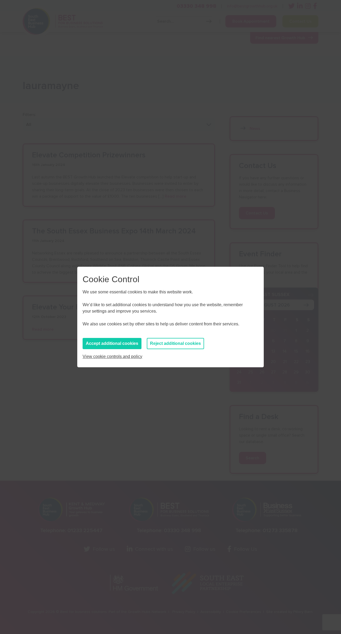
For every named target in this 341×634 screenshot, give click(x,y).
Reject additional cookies (175, 343)
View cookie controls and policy (112, 356)
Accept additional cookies (112, 343)
